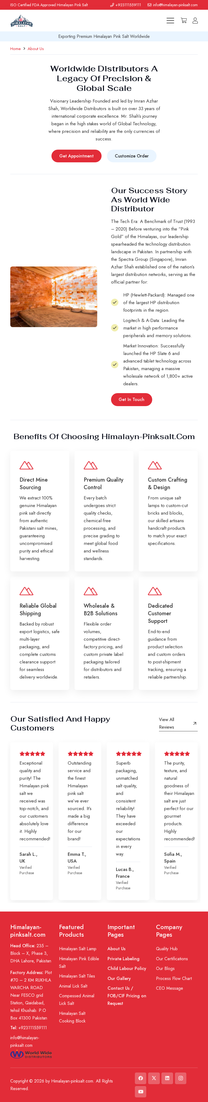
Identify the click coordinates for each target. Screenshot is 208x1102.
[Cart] (184, 20)
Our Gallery (119, 978)
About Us (116, 949)
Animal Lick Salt (73, 986)
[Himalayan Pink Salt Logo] (21, 21)
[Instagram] (181, 1078)
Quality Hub (167, 949)
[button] (170, 20)
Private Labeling (123, 959)
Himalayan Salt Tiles (77, 976)
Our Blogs (165, 968)
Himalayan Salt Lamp (77, 949)
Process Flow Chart (174, 978)
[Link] (195, 20)
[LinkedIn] (167, 1078)
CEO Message (169, 988)
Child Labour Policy (127, 968)
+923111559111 (28, 1028)
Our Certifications (172, 959)
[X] (154, 1078)
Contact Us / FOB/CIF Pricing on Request (127, 995)
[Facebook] (141, 1078)
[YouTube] (141, 1092)
